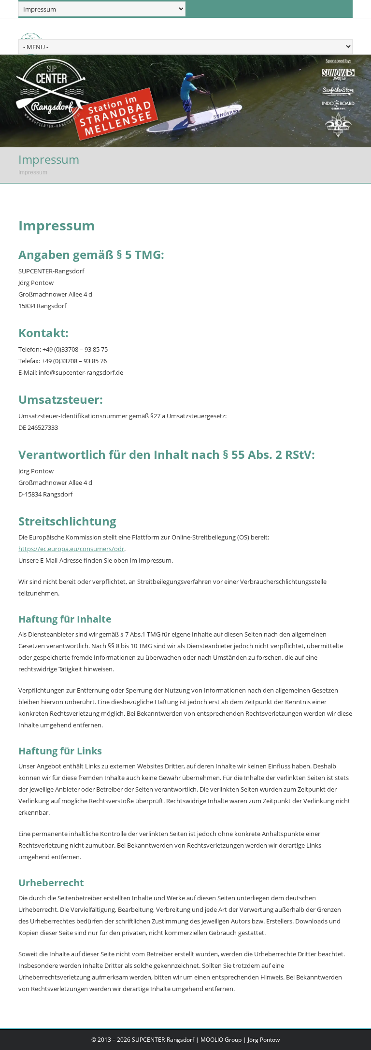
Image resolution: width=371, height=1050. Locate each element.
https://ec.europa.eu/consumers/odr (71, 548)
